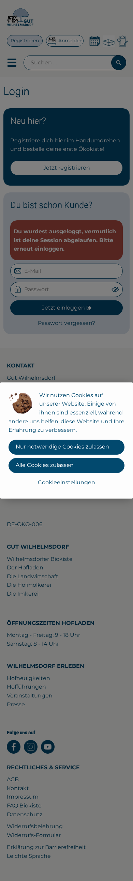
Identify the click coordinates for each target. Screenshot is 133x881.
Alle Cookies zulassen (45, 465)
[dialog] (66, 440)
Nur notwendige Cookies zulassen (62, 446)
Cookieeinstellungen (66, 482)
